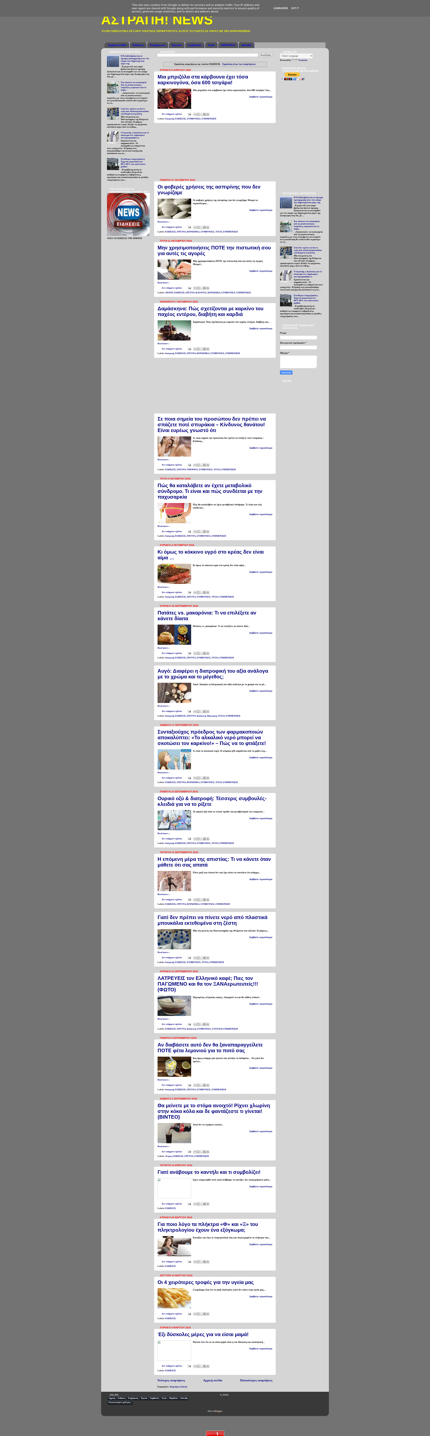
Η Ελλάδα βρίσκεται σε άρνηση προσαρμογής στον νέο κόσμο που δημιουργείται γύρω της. (135, 60)
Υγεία (211, 45)
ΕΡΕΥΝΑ (181, 232)
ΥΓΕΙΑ (219, 232)
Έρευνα (176, 45)
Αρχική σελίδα (117, 45)
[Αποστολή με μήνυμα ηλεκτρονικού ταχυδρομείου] (195, 114)
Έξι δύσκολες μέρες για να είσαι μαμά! (203, 1334)
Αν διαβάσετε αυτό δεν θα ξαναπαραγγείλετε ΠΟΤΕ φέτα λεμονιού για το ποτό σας (210, 1047)
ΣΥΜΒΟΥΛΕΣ (194, 119)
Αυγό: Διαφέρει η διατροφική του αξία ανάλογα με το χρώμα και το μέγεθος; (213, 673)
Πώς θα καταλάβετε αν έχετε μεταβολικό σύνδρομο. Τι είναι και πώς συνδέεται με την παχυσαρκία (210, 491)
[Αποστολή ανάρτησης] (189, 114)
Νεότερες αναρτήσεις (171, 1380)
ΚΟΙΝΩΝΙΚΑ (193, 232)
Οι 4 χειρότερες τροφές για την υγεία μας (206, 1282)
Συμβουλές (195, 45)
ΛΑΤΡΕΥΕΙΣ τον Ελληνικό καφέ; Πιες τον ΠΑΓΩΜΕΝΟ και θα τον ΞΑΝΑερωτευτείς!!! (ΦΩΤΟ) (208, 983)
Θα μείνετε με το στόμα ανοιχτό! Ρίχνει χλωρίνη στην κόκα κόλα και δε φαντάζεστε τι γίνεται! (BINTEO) (214, 1111)
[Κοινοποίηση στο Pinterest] (207, 114)
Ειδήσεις (138, 45)
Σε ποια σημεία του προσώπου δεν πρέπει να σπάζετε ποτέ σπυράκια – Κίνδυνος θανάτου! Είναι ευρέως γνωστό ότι (212, 424)
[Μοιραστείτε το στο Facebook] (204, 114)
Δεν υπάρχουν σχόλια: (172, 114)
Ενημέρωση (157, 45)
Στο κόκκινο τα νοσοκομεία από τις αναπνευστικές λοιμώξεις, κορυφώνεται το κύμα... (133, 86)
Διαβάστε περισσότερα (260, 97)
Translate (302, 60)
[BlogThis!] (198, 114)
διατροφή (169, 119)
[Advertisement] (214, 150)
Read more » (164, 222)
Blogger (218, 1411)
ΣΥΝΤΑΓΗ (217, 1029)
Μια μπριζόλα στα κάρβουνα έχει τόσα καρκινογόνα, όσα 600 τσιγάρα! (203, 79)
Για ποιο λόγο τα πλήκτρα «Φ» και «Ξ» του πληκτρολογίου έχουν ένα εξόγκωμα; (208, 1227)
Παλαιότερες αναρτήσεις (256, 1380)
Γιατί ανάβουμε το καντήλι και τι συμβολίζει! (209, 1172)
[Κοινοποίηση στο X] (201, 114)
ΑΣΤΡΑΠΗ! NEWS (157, 19)
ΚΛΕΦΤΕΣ (201, 292)
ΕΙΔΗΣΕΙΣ (180, 119)
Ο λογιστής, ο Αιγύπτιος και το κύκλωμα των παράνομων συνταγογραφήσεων (135, 135)
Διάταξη (246, 45)
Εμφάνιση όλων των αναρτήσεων (239, 64)
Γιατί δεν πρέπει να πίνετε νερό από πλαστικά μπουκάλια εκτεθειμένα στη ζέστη (212, 920)
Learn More (280, 8)
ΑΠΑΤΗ (169, 292)
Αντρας (168, 1156)
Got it (295, 8)
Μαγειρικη (212, 716)
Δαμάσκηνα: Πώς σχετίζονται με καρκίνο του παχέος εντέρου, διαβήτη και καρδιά (210, 311)
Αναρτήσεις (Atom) (178, 1387)
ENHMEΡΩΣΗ (209, 119)
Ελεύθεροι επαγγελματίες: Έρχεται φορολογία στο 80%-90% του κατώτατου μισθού (133, 163)
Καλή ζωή (201, 716)
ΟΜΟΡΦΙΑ (192, 469)
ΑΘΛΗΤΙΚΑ (228, 45)
